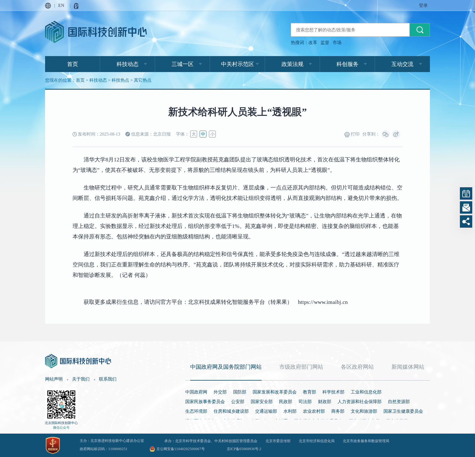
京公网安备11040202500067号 (180, 449)
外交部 (220, 392)
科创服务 (347, 64)
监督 (325, 42)
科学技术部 (333, 392)
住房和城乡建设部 (231, 411)
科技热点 (120, 80)
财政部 (324, 401)
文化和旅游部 (364, 411)
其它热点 (142, 80)
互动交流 (402, 64)
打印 (355, 134)
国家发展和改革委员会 (275, 392)
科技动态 (128, 64)
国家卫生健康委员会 (403, 411)
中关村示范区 (237, 64)
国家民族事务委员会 (205, 401)
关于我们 (81, 379)
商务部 (337, 411)
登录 (423, 5)
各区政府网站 (357, 367)
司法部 (305, 401)
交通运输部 (266, 411)
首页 (72, 64)
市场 (337, 42)
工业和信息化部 (366, 392)
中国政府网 (196, 392)
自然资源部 (399, 401)
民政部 (285, 401)
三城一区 (183, 64)
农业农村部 (314, 411)
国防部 (239, 392)
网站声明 (54, 379)
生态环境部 (196, 411)
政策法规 (292, 64)
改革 (312, 42)
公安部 (237, 401)
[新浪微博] (396, 134)
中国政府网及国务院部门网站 (226, 367)
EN (61, 5)
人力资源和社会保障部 (360, 401)
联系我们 (108, 379)
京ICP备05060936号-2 (244, 449)
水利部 (290, 411)
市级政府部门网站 (301, 367)
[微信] (386, 134)
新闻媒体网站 (407, 367)
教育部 (309, 392)
